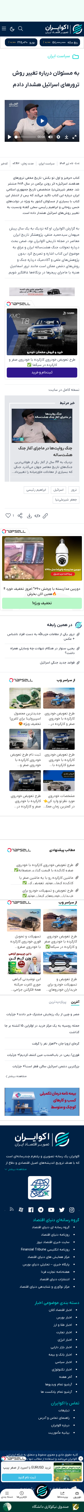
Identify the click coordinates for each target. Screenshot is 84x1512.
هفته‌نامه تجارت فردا (55, 1272)
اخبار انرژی (65, 1340)
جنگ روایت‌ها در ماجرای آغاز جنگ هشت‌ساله (45, 452)
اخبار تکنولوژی (62, 1369)
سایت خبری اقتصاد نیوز (53, 1242)
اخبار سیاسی (63, 1362)
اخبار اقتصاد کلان (60, 1310)
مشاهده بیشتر (17, 1076)
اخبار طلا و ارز (62, 1325)
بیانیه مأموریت (59, 1433)
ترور (74, 490)
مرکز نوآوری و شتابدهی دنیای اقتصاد (45, 1287)
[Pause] (7, 577)
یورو (32, 42)
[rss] (12, 1210)
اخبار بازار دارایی (61, 1347)
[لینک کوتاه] (45, 516)
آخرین (75, 1002)
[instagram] (71, 1210)
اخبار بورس (64, 1317)
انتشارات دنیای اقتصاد (55, 1279)
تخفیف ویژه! (42, 603)
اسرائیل (58, 490)
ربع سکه (72, 42)
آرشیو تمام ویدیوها (58, 1384)
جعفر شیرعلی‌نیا (66, 499)
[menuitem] (29, 516)
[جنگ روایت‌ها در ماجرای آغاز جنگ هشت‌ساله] (42, 426)
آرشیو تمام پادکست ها (56, 1392)
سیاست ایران (59, 56)
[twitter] (62, 1210)
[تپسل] (8, 304)
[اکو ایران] (64, 29)
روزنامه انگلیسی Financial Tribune (45, 1249)
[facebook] (30, 1210)
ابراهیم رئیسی (36, 490)
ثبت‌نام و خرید (42, 372)
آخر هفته (65, 1377)
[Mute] (13, 577)
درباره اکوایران (60, 1425)
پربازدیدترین (57, 1002)
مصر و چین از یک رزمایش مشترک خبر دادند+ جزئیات (43, 1014)
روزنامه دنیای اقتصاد (55, 1235)
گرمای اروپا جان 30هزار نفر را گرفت (55, 1043)
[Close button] (80, 1458)
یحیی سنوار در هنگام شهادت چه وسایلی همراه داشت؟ (42, 650)
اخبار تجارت (64, 1332)
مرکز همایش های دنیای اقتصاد (49, 1257)
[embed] (37, 516)
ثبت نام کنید (27, 1477)
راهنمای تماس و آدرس (54, 1418)
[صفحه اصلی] (42, 1491)
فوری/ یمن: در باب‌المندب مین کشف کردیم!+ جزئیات (43, 1055)
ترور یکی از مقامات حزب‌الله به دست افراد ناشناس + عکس (41, 636)
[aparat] (21, 1210)
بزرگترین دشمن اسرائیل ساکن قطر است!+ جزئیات (46, 1066)
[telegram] (40, 1210)
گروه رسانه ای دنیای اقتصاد (51, 1227)
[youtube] (51, 1210)
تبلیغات (64, 1410)
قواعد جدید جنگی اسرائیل (57, 662)
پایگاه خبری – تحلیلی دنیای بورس (46, 1264)
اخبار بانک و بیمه (60, 1355)
